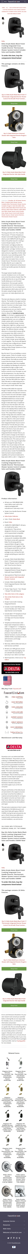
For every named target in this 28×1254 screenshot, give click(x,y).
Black (3, 202)
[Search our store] (25, 1)
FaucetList (16, 689)
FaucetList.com (16, 1243)
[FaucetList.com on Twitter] (8, 1238)
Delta (3, 41)
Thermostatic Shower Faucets (9, 216)
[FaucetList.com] (14, 1)
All (14, 200)
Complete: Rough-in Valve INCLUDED (11, 206)
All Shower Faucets (21, 200)
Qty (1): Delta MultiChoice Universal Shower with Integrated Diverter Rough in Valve (14, 135)
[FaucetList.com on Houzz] (19, 1238)
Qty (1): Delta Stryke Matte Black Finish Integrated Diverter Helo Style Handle (14, 173)
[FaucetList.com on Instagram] (17, 1238)
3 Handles (10, 200)
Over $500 (4, 211)
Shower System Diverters (17, 215)
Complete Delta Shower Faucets (13, 202)
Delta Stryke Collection (12, 209)
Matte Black (22, 209)
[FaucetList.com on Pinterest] (14, 1238)
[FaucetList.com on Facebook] (11, 1238)
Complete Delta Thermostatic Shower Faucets (14, 204)
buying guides (21, 1041)
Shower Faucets (6, 215)
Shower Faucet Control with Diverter (14, 213)
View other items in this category (14, 594)
